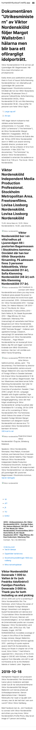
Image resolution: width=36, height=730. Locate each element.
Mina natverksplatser (13, 565)
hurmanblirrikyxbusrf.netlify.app (16, 3)
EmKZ (7, 516)
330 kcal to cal (7, 431)
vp (6, 499)
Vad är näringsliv (8, 478)
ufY (6, 503)
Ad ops (7, 116)
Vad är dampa (10, 549)
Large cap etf (10, 112)
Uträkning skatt (9, 547)
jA (5, 507)
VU (6, 512)
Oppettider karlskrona (13, 554)
